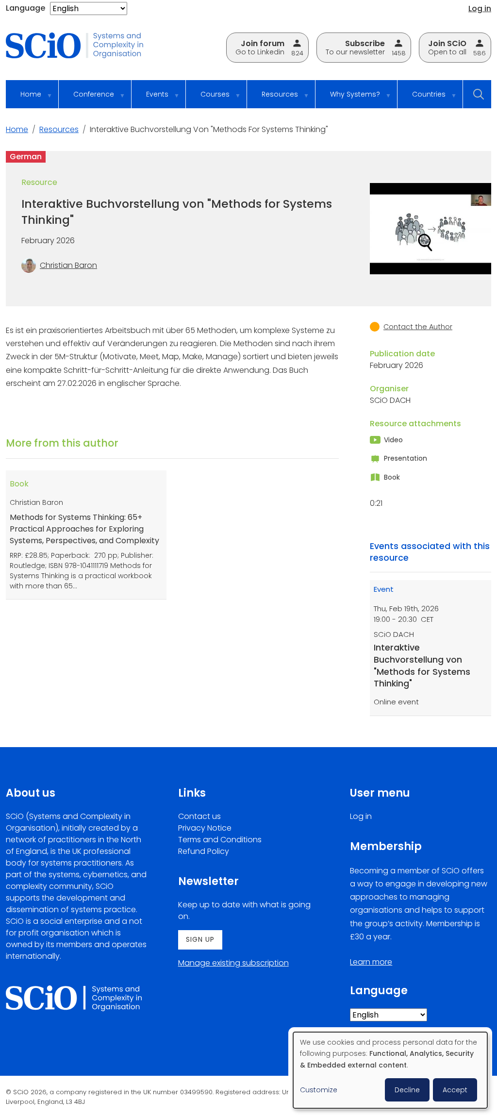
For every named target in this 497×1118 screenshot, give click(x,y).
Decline (407, 1090)
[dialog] (390, 1070)
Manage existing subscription (233, 962)
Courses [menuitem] (208, 98)
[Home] (81, 46)
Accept (455, 1090)
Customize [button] (318, 1090)
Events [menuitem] (150, 98)
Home (17, 129)
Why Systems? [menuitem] (347, 98)
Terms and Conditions (220, 839)
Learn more (371, 962)
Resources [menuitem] (272, 98)
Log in (479, 8)
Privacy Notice (205, 828)
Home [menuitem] (23, 98)
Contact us (199, 816)
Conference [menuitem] (86, 98)
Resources (59, 129)
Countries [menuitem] (422, 98)
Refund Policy (203, 851)
